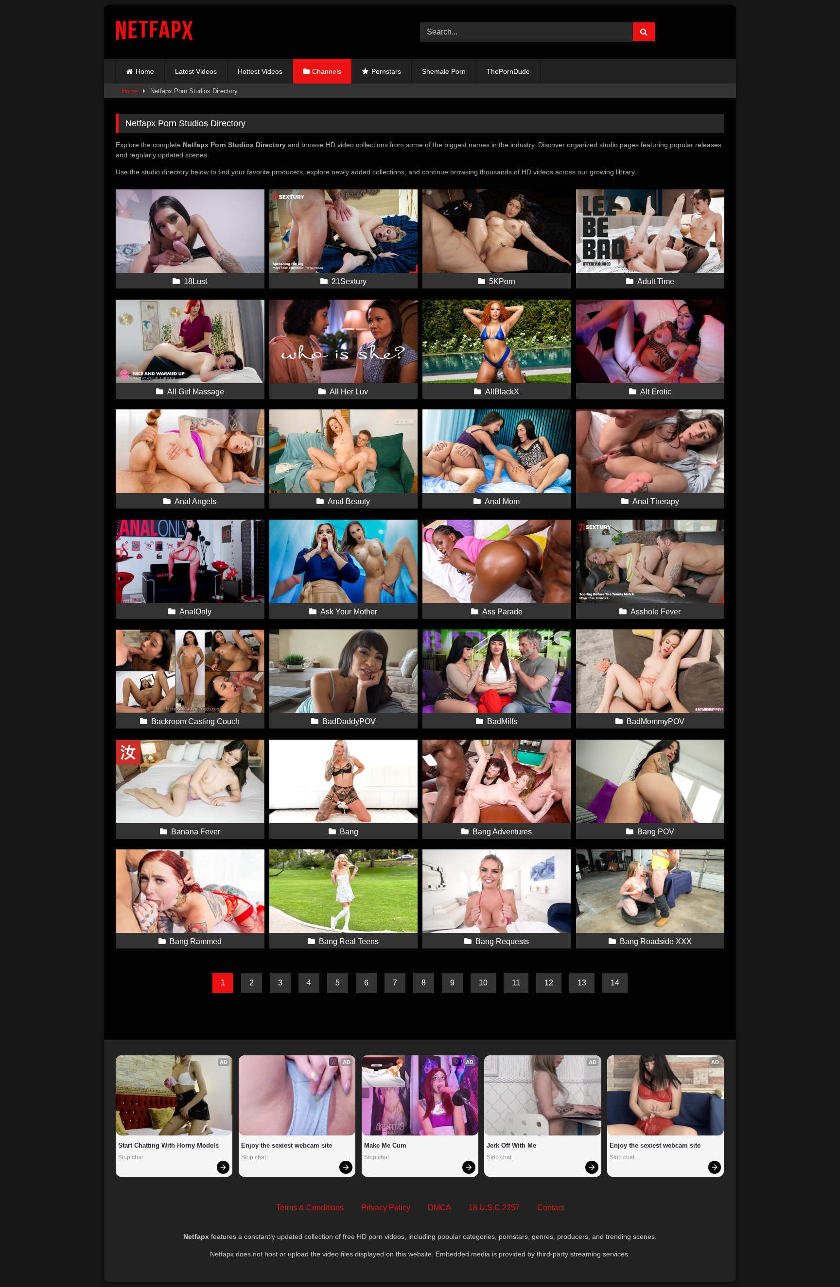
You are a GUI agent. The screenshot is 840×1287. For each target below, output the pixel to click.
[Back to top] (810, 1258)
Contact (550, 1207)
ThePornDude (508, 71)
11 (516, 983)
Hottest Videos (260, 71)
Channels (326, 71)
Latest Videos (196, 71)
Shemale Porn (444, 71)
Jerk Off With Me (511, 1145)
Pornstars (386, 71)
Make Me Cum (385, 1145)
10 (483, 983)
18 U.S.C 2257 (494, 1207)
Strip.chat (130, 1157)
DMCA (439, 1207)
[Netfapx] (154, 32)
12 (548, 983)
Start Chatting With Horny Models (168, 1145)
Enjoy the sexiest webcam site (286, 1145)
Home (145, 71)
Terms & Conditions (310, 1207)
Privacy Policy (385, 1207)
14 (615, 983)
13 (582, 983)
